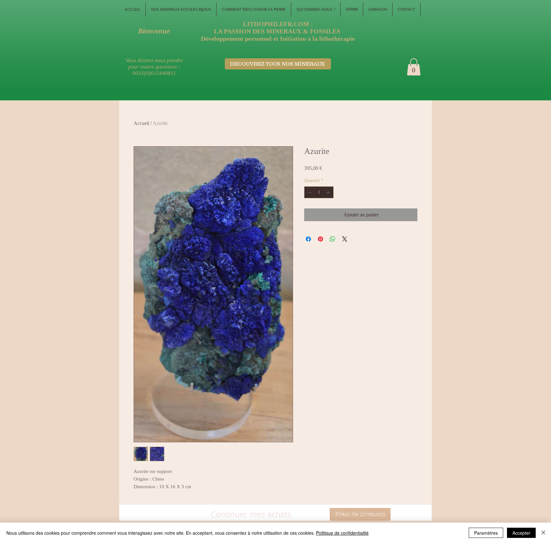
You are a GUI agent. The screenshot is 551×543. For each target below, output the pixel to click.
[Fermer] (543, 533)
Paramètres (486, 533)
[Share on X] (345, 239)
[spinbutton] (319, 192)
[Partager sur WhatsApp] (332, 239)
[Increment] (329, 192)
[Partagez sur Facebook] (308, 239)
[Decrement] (309, 192)
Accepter (521, 533)
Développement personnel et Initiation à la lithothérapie (278, 38)
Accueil (141, 123)
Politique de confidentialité (342, 533)
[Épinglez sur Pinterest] (320, 239)
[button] (414, 67)
